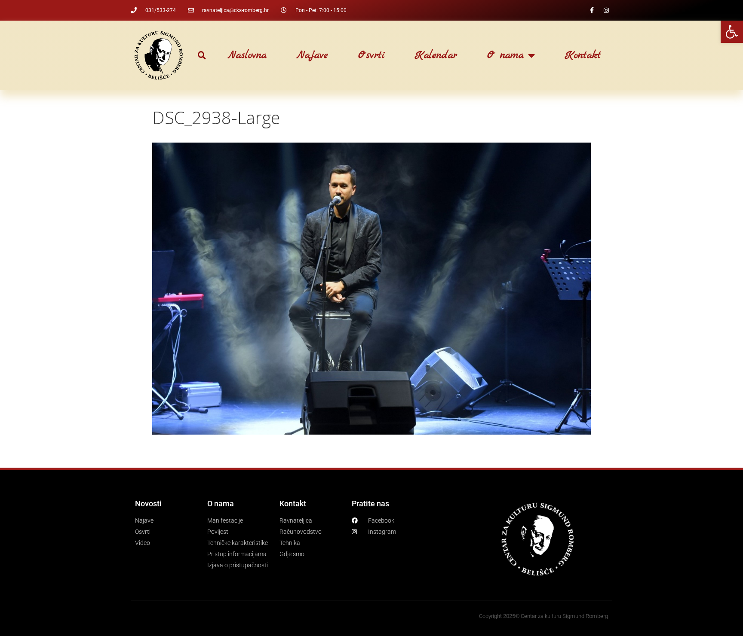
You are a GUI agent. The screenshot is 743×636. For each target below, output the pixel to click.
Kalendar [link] (436, 55)
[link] (732, 32)
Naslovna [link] (247, 55)
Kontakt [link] (583, 55)
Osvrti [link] (371, 55)
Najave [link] (312, 55)
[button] (201, 55)
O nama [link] (505, 55)
